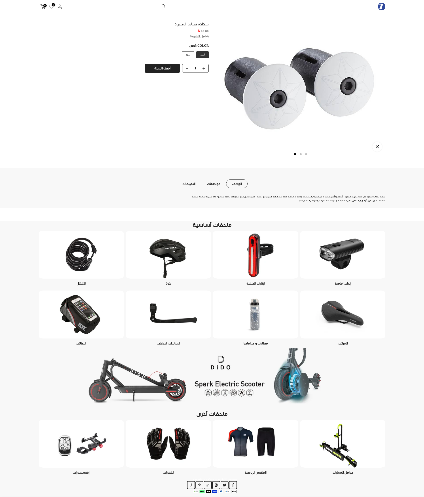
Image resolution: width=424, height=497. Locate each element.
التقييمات (188, 183)
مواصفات (213, 183)
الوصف (237, 183)
